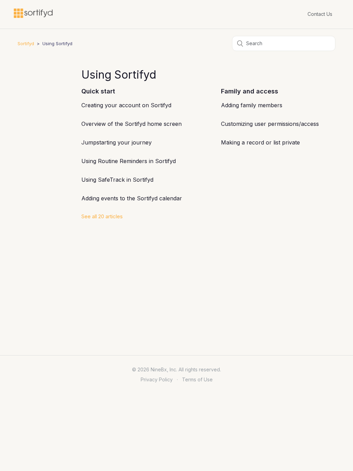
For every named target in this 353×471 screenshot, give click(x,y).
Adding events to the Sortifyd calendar (131, 198)
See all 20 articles (102, 216)
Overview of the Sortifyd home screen (131, 123)
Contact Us (319, 14)
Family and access (249, 91)
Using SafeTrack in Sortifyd (117, 179)
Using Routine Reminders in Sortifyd (128, 161)
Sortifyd (26, 43)
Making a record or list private (260, 142)
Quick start (98, 91)
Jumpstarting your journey (116, 142)
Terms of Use (197, 379)
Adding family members (251, 105)
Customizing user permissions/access (270, 123)
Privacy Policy (157, 379)
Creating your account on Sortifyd (126, 105)
